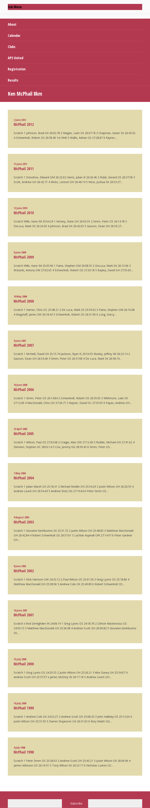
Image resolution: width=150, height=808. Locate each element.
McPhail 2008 (24, 301)
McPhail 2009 (24, 257)
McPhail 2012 (24, 124)
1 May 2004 (20, 473)
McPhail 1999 (24, 708)
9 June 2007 (20, 341)
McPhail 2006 (24, 389)
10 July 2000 (20, 703)
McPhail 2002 (24, 570)
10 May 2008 (20, 296)
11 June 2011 (20, 164)
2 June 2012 (20, 120)
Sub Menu (15, 7)
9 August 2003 (21, 517)
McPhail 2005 (24, 433)
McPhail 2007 (24, 345)
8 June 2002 (20, 566)
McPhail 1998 (24, 752)
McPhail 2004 (24, 478)
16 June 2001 (20, 610)
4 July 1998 (19, 747)
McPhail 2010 (24, 212)
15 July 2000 (20, 659)
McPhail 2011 (24, 168)
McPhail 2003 (24, 522)
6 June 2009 (20, 252)
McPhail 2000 (24, 664)
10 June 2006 (20, 385)
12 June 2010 (20, 208)
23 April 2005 (20, 429)
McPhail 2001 (24, 615)
